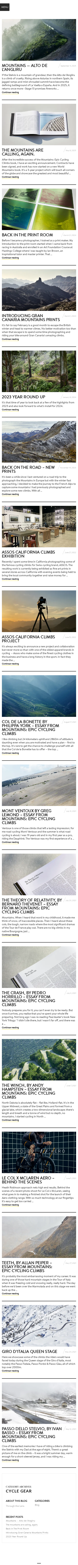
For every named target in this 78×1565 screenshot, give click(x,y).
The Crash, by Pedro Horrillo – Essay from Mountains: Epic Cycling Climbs (28, 998)
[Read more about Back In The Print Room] (39, 209)
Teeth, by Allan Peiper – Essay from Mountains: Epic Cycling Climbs (27, 1266)
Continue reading (10, 92)
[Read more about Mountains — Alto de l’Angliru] (39, 40)
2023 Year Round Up (23, 396)
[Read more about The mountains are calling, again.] (39, 124)
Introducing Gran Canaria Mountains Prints (31, 317)
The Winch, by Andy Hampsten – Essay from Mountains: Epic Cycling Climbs (28, 1091)
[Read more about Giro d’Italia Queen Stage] (39, 1326)
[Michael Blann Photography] (39, 7)
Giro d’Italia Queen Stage (29, 1351)
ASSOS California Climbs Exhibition (28, 554)
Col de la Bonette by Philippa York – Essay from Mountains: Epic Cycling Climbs (30, 727)
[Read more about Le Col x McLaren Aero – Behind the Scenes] (39, 1152)
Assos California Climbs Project (28, 638)
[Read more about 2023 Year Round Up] (39, 371)
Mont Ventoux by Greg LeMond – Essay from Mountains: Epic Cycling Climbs (28, 816)
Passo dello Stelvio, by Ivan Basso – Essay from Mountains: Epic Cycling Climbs (32, 1434)
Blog (37, 1504)
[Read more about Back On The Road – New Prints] (39, 442)
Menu (4, 7)
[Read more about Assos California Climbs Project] (39, 611)
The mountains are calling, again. (22, 152)
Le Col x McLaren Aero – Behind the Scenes (28, 1179)
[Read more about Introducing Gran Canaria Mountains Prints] (39, 290)
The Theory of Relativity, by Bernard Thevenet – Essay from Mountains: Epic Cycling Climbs (32, 905)
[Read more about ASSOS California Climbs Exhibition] (39, 526)
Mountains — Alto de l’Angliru (24, 67)
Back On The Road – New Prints (28, 469)
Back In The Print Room (27, 234)
